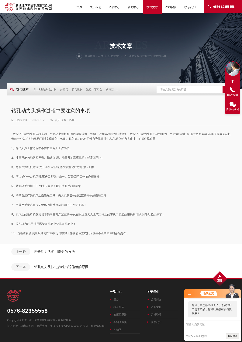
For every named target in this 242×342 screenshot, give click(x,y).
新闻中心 (133, 7)
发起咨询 (232, 336)
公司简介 (156, 299)
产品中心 (114, 7)
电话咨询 (232, 94)
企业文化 (156, 307)
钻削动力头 (120, 322)
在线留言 (171, 7)
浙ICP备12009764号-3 (74, 325)
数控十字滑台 (94, 89)
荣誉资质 (156, 314)
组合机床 (118, 307)
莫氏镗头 (77, 89)
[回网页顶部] (232, 81)
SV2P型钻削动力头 (45, 89)
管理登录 (42, 325)
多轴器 (110, 89)
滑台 (116, 299)
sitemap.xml (98, 325)
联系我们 (190, 7)
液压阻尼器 (120, 314)
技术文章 (152, 7)
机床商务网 (27, 325)
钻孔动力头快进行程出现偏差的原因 (61, 267)
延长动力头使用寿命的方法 (54, 252)
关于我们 (95, 7)
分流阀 (64, 89)
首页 (79, 7)
